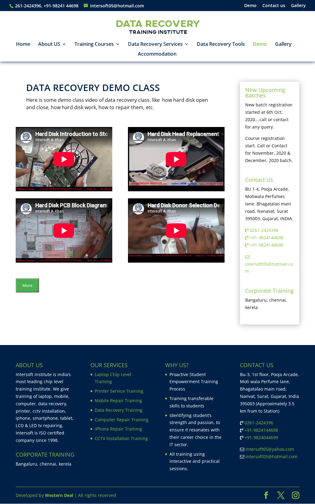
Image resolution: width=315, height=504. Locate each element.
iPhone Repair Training (118, 429)
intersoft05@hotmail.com (271, 456)
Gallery (298, 5)
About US (49, 44)
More (27, 285)
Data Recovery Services (155, 44)
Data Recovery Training (118, 410)
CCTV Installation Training (121, 438)
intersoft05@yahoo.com (269, 449)
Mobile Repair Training (118, 400)
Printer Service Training (119, 391)
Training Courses (94, 44)
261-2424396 (28, 6)
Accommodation (157, 54)
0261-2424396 (264, 230)
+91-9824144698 (266, 237)
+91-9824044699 (261, 437)
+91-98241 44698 (62, 6)
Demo (250, 5)
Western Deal (59, 495)
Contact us (273, 5)
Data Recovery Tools (221, 44)
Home (23, 44)
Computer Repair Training (122, 420)
